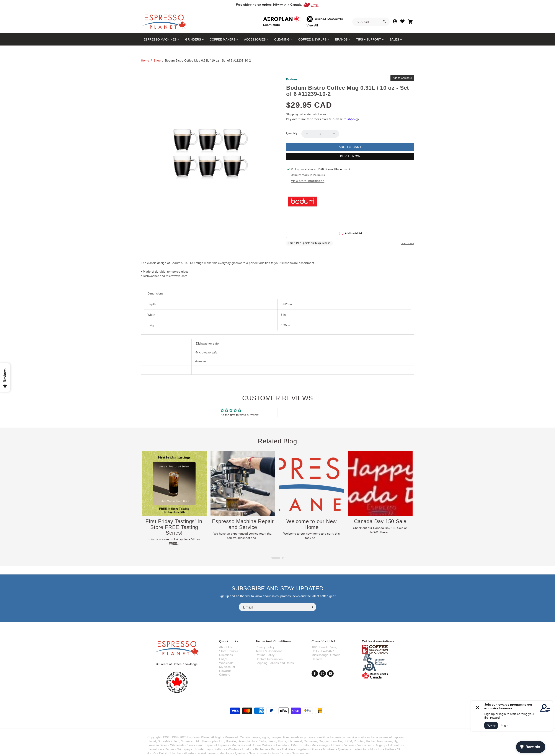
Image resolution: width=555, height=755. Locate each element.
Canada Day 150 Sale (311, 521)
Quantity (291, 133)
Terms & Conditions (269, 651)
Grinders (193, 39)
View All (312, 25)
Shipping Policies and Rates (275, 663)
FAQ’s (223, 659)
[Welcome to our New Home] (243, 483)
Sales (394, 39)
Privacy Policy (265, 647)
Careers (224, 674)
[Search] (384, 21)
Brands (341, 39)
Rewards (225, 670)
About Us (225, 647)
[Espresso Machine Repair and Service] (174, 483)
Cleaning (282, 39)
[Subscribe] (311, 607)
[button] (272, 558)
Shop (157, 60)
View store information (307, 180)
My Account (227, 667)
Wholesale (226, 663)
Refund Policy (265, 655)
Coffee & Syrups (312, 39)
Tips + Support (368, 39)
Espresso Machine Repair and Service (174, 524)
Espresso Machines (160, 39)
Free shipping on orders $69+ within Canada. (269, 4)
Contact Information (269, 659)
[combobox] (371, 22)
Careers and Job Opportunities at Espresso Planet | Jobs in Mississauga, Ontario (380, 529)
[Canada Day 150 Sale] (311, 483)
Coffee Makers (222, 39)
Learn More (271, 24)
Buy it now (350, 156)
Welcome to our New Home (243, 524)
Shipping (292, 114)
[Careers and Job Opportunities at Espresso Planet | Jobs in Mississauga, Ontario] (380, 483)
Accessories (255, 39)
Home (145, 60)
